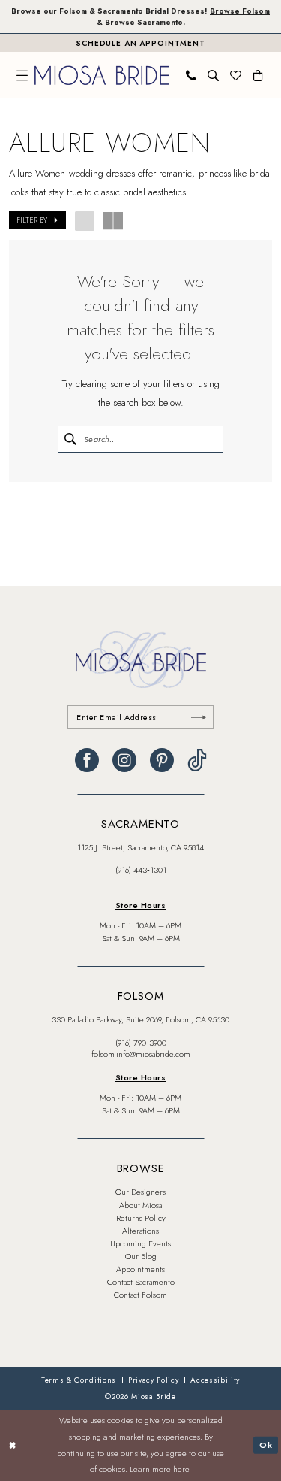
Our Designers (140, 1192)
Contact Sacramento (141, 1282)
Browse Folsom (240, 11)
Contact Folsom (140, 1295)
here (181, 1469)
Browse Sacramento (144, 22)
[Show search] (213, 75)
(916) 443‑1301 (140, 870)
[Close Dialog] (12, 1445)
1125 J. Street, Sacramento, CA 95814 (140, 847)
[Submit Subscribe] (199, 717)
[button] (22, 75)
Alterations (140, 1231)
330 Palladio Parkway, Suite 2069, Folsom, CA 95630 (140, 1019)
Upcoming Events (140, 1243)
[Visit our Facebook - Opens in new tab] (87, 760)
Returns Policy (141, 1218)
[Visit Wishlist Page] (236, 75)
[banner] (101, 75)
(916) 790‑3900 (140, 1043)
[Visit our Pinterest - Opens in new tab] (162, 760)
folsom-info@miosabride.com (140, 1054)
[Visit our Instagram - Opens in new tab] (124, 760)
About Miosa (140, 1205)
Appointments (140, 1269)
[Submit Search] (70, 439)
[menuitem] (22, 75)
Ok (266, 1445)
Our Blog (141, 1256)
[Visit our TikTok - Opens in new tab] (197, 760)
